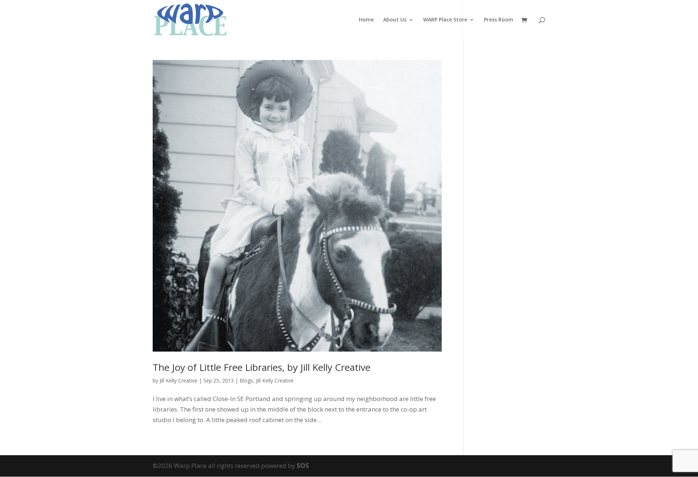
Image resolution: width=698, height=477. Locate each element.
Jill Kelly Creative (178, 380)
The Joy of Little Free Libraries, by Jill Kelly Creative (261, 367)
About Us (394, 20)
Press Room (498, 20)
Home (366, 20)
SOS (303, 465)
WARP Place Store (445, 20)
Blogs (246, 380)
